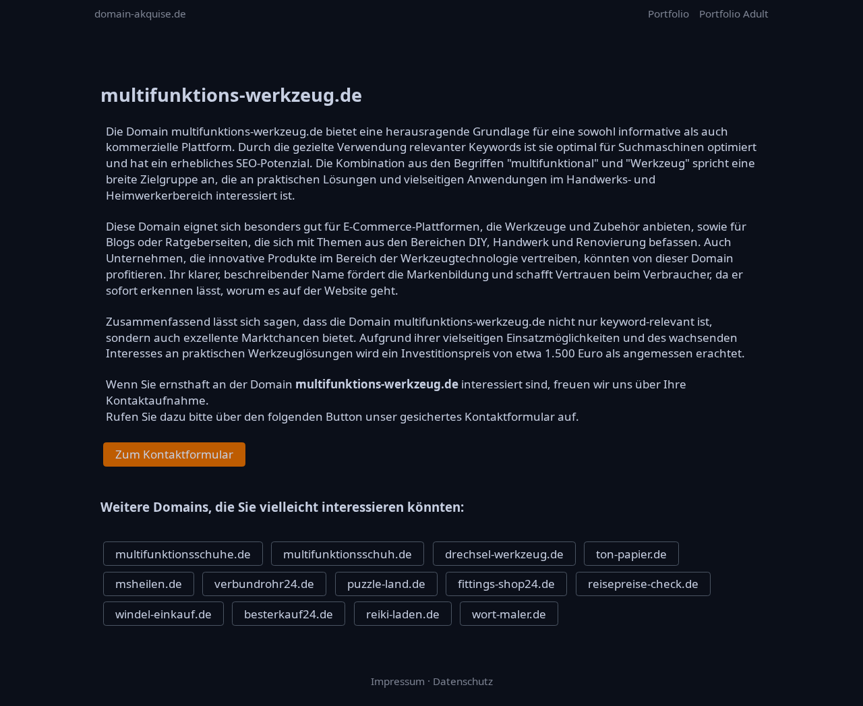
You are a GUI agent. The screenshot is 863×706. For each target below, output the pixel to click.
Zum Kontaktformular (174, 454)
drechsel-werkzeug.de (504, 554)
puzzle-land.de (386, 583)
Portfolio (668, 13)
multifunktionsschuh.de (347, 554)
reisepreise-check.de (643, 583)
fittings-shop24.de (506, 583)
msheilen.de (148, 583)
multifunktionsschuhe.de (183, 554)
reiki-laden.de (403, 614)
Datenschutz (463, 681)
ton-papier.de (631, 554)
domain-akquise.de (140, 13)
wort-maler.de (509, 614)
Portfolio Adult (734, 13)
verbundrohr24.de (264, 583)
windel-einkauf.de (163, 614)
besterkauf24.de (288, 614)
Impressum (398, 681)
